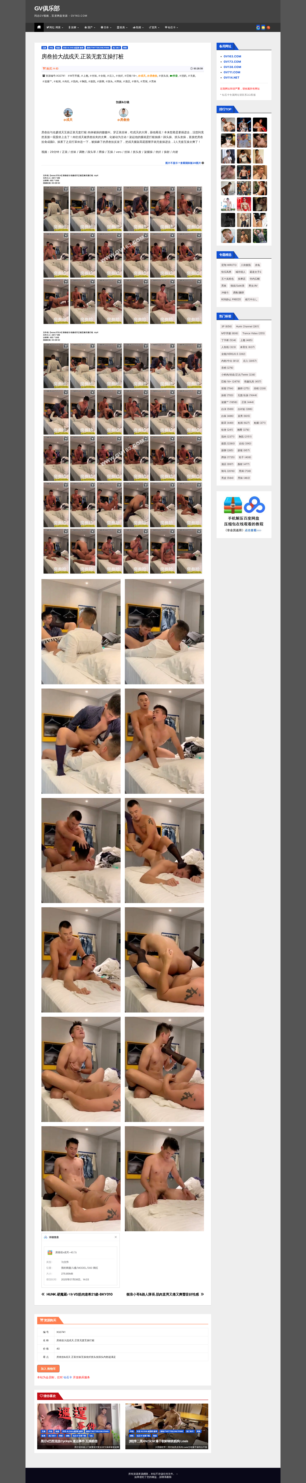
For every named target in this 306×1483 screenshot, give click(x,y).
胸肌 (84, 81)
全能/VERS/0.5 (233, 353)
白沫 (227, 408)
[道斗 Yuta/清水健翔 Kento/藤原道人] (260, 172)
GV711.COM (232, 72)
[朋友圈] (258, 27)
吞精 (227, 367)
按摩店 (241, 278)
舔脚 (101, 81)
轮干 (245, 457)
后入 (111, 75)
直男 (155, 27)
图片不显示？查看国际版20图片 (183, 162)
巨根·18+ (132, 75)
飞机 (91, 1436)
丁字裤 (228, 340)
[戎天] (68, 112)
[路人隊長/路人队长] (244, 220)
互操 (44, 48)
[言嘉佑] (228, 156)
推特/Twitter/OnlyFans (98, 48)
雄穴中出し (251, 299)
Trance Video (253, 333)
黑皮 (227, 477)
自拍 (245, 443)
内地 (51, 48)
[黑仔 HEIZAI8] (244, 188)
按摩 (74, 27)
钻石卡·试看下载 (79, 1436)
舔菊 (244, 450)
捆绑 (244, 388)
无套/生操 (247, 395)
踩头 (110, 81)
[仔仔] (228, 220)
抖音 (175, 75)
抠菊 (227, 388)
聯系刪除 (167, 1476)
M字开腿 (75, 75)
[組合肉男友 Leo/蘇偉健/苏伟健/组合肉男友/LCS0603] (244, 140)
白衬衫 (245, 408)
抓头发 (164, 75)
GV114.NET (231, 77)
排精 (260, 388)
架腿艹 (48, 81)
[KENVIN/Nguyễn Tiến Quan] (244, 124)
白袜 (227, 415)
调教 (68, 1436)
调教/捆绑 (238, 292)
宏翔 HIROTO (229, 264)
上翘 (85, 75)
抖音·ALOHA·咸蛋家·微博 (73, 48)
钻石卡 (68, 1377)
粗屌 (58, 81)
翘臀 (243, 429)
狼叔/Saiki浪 (237, 285)
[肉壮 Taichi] (260, 235)
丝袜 (94, 75)
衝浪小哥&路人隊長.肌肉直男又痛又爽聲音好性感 (162, 1294)
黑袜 (153, 81)
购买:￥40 (52, 68)
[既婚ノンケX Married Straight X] (228, 172)
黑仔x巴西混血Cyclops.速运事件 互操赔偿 (69, 1441)
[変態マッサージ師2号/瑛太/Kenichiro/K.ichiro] (260, 156)
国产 (91, 27)
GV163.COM (232, 56)
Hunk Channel (247, 326)
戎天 (143, 75)
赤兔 (257, 264)
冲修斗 (225, 292)
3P (226, 326)
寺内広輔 (255, 278)
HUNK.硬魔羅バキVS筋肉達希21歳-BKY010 (80, 1294)
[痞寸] (244, 172)
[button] (268, 27)
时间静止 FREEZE (231, 299)
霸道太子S (255, 271)
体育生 (247, 347)
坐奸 (120, 75)
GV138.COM (232, 67)
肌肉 (75, 81)
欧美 (123, 27)
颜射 (244, 464)
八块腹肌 (246, 264)
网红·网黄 (55, 27)
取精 (139, 27)
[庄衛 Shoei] (244, 204)
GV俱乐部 (47, 8)
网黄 (125, 48)
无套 (192, 75)
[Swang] (260, 124)
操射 (227, 395)
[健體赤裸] (228, 204)
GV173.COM (232, 61)
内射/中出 (230, 360)
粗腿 (260, 422)
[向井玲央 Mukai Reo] (260, 220)
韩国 (155, 1436)
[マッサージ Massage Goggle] (260, 204)
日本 (107, 27)
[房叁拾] (123, 112)
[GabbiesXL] (228, 235)
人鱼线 (228, 347)
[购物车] (263, 27)
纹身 (227, 429)
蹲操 (119, 81)
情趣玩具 (252, 381)
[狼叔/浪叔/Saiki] (228, 140)
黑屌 (145, 81)
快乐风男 (226, 271)
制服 (58, 48)
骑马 (136, 81)
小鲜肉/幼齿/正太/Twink (238, 374)
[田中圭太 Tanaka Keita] (260, 188)
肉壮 (66, 81)
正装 (248, 402)
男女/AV (253, 285)
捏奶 (184, 75)
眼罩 (227, 422)
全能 (103, 75)
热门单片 (116, 48)
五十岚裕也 (227, 278)
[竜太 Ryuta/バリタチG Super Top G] (244, 156)
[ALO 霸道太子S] (228, 188)
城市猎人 (240, 271)
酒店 (127, 81)
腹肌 (92, 81)
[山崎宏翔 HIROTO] (228, 124)
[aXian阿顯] (244, 235)
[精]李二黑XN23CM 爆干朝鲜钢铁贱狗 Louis (158, 1441)
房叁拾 (153, 75)
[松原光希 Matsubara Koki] (260, 140)
